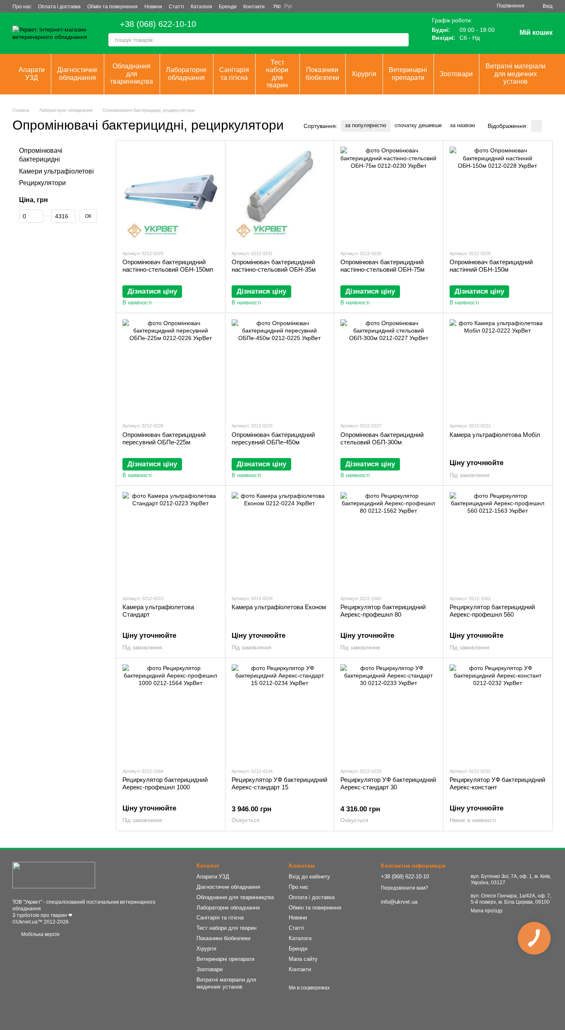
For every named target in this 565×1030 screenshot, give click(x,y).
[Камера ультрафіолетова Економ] (280, 540)
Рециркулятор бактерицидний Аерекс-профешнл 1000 (165, 783)
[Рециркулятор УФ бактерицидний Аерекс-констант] (498, 712)
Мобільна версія (40, 934)
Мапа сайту (303, 959)
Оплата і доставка (59, 7)
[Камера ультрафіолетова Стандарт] (170, 540)
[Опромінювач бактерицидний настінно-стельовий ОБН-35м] (280, 195)
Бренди (228, 7)
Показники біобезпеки (322, 73)
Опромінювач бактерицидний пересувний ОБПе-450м (273, 438)
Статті (176, 7)
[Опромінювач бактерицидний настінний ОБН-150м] (498, 195)
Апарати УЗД (32, 73)
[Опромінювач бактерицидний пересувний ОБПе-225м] (170, 367)
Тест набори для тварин (277, 74)
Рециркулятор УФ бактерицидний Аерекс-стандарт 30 (388, 783)
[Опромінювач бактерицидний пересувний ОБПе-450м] (280, 367)
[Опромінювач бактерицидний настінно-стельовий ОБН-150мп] (170, 195)
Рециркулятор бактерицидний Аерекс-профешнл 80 (383, 610)
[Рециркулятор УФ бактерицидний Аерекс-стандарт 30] (388, 712)
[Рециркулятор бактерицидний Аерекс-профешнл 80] (388, 540)
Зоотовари (456, 73)
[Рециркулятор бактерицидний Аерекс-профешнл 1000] (170, 712)
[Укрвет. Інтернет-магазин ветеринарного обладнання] (53, 875)
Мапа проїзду (487, 911)
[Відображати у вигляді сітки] (536, 125)
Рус (288, 6)
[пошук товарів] (402, 39)
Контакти (254, 7)
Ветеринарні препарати (408, 73)
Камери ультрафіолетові (56, 171)
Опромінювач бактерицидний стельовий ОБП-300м (382, 438)
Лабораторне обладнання (186, 73)
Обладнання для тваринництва (131, 74)
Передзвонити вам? (404, 888)
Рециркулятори (42, 183)
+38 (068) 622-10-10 (158, 24)
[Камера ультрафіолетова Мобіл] (498, 367)
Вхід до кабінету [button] (309, 876)
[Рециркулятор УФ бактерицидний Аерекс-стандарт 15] (280, 712)
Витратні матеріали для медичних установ (516, 74)
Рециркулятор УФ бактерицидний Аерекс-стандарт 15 (279, 783)
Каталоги (201, 7)
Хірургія (364, 73)
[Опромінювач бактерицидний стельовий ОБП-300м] (388, 367)
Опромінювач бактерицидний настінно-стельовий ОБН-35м (274, 265)
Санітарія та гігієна (234, 73)
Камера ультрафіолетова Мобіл (495, 434)
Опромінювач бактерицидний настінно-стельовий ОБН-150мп (167, 265)
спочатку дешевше (418, 125)
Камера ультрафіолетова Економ (279, 606)
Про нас (21, 7)
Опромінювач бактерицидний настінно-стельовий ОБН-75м (382, 265)
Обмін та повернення (112, 7)
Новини (153, 7)
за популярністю (365, 125)
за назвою (462, 125)
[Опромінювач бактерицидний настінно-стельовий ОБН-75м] (388, 195)
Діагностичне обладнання (77, 73)
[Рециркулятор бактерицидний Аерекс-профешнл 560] (498, 540)
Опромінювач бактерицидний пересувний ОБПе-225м (164, 438)
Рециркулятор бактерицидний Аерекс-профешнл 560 (492, 610)
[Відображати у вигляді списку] (547, 125)
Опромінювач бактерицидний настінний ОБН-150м (491, 265)
